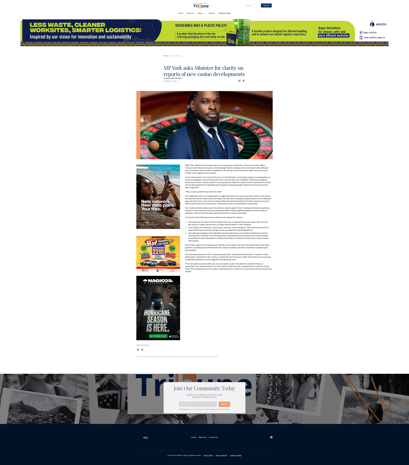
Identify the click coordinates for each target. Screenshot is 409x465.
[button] (201, 13)
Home (193, 437)
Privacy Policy (208, 455)
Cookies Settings (235, 455)
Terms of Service (221, 455)
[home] (201, 4)
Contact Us (213, 437)
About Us (202, 437)
